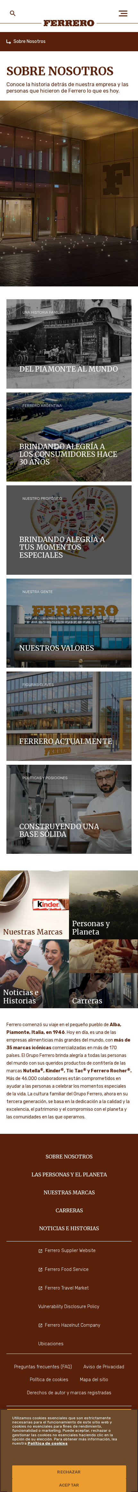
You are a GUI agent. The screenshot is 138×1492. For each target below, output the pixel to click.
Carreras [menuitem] (69, 1210)
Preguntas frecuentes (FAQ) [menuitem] (43, 1367)
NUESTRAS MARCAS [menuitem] (69, 1192)
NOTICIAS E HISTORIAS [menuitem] (69, 1228)
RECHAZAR (69, 1472)
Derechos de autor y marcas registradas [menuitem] (69, 1393)
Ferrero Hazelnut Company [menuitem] (72, 1325)
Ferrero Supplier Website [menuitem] (70, 1250)
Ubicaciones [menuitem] (51, 1344)
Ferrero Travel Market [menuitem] (67, 1288)
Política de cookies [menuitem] (49, 1379)
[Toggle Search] (12, 13)
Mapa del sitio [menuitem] (94, 1379)
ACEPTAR (69, 1485)
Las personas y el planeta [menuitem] (69, 1174)
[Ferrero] (69, 23)
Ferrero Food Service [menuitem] (67, 1269)
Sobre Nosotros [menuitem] (69, 1156)
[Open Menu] (125, 13)
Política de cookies (48, 1443)
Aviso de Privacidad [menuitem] (103, 1367)
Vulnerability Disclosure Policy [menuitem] (68, 1306)
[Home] (8, 41)
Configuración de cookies (69, 1458)
